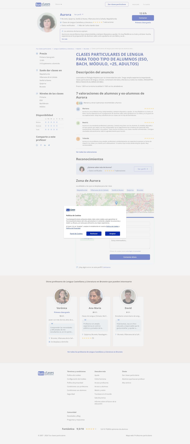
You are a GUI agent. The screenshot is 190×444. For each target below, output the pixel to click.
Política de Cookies (112, 226)
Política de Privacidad (73, 228)
